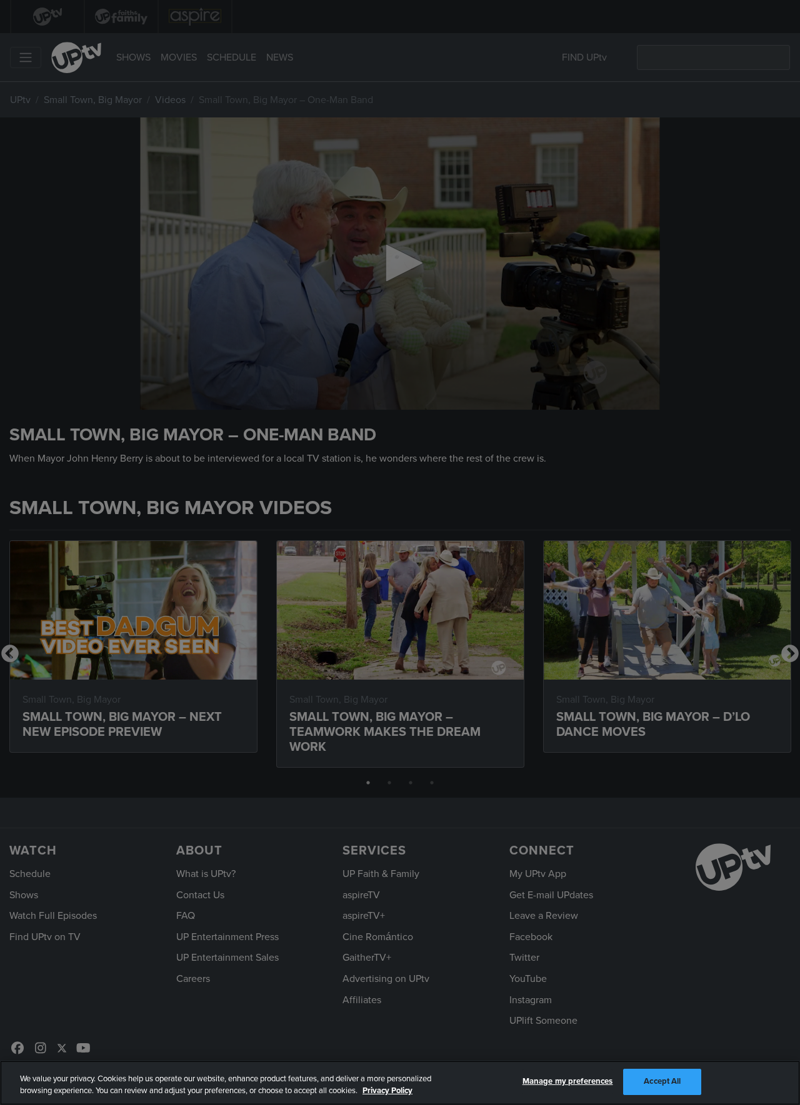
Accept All (662, 1081)
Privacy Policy (387, 1091)
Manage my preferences (567, 1081)
